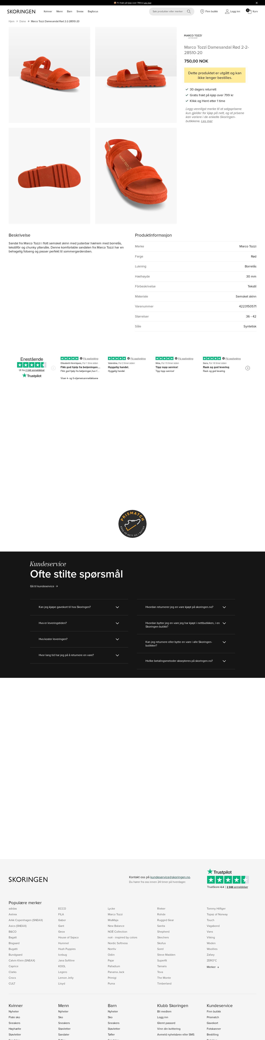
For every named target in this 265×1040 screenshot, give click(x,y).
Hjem (11, 21)
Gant (61, 926)
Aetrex (13, 914)
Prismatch (213, 1017)
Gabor (62, 920)
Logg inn (162, 1017)
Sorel (160, 949)
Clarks (12, 972)
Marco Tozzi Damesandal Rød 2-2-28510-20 (55, 21)
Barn (69, 11)
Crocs (12, 977)
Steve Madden (166, 954)
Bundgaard (15, 954)
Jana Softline (66, 960)
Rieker (161, 908)
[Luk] (257, 2)
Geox (61, 931)
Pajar (111, 960)
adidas (13, 908)
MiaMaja (113, 920)
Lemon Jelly (66, 977)
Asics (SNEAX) (17, 926)
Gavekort (212, 1023)
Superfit (162, 960)
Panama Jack (116, 972)
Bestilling (212, 1034)
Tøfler (111, 1034)
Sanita (161, 926)
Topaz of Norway (217, 914)
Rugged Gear (165, 920)
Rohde (161, 914)
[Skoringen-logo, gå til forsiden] (21, 11)
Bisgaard (14, 943)
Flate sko (14, 1017)
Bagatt (13, 937)
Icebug (62, 954)
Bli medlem (164, 1011)
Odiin (111, 954)
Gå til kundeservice (42, 586)
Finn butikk (214, 1011)
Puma (111, 983)
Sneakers (14, 1023)
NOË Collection (117, 931)
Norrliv (112, 949)
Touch (210, 920)
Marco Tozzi (115, 914)
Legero (62, 972)
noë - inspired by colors (122, 937)
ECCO (62, 908)
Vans (210, 931)
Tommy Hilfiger (216, 908)
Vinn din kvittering (168, 1028)
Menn (59, 11)
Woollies (212, 949)
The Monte (164, 977)
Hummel (63, 943)
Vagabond (213, 926)
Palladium (114, 966)
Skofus (161, 943)
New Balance (116, 926)
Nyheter (14, 1011)
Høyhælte (15, 1028)
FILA (61, 914)
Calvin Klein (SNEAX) (22, 960)
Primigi (112, 977)
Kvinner (48, 11)
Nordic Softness (118, 943)
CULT (12, 983)
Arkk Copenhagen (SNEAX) (26, 920)
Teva (160, 972)
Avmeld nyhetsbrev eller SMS (175, 1034)
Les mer (147, 2)
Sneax (80, 11)
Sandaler (63, 1034)
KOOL (62, 966)
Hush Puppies (67, 949)
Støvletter (15, 1034)
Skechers (163, 937)
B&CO (12, 931)
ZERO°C (212, 960)
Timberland (164, 983)
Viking (211, 937)
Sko (60, 1017)
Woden (211, 943)
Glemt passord (166, 1023)
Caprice (13, 966)
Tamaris (162, 966)
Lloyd (61, 983)
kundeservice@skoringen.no (170, 877)
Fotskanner (214, 1028)
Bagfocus (93, 11)
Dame (22, 21)
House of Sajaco (68, 937)
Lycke (111, 908)
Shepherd (163, 931)
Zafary (211, 954)
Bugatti (13, 949)
